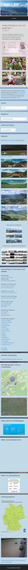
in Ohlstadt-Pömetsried (7, 343)
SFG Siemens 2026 (6, 305)
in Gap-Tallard (5, 329)
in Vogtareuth (5, 337)
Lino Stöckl (4, 313)
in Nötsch (3, 334)
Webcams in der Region (9, 140)
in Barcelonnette (5, 325)
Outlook (6, 96)
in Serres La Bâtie (6, 320)
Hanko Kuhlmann (5, 315)
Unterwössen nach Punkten (8, 298)
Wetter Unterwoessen (14, 479)
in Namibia (4, 348)
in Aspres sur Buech (6, 322)
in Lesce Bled (4, 341)
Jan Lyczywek (4, 312)
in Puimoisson (5, 324)
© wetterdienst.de (14, 491)
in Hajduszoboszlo (6, 344)
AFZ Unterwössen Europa (8, 286)
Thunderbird (21, 94)
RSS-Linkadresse (21, 92)
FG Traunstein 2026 (6, 303)
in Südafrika (4, 349)
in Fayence (4, 327)
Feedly (18, 97)
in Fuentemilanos (5, 331)
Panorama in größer (6, 156)
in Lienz (3, 332)
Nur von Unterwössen (7, 287)
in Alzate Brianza (5, 339)
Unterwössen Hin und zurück (9, 293)
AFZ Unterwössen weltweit (8, 281)
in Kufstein (4, 336)
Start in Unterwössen (7, 277)
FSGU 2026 (4, 306)
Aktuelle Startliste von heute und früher (12, 359)
